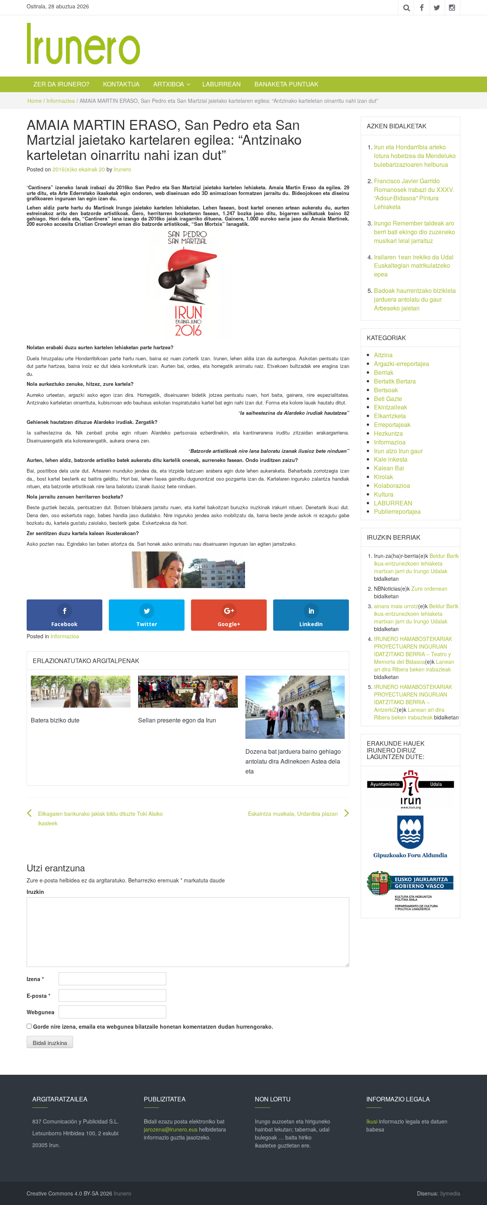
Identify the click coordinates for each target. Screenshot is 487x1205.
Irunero (122, 169)
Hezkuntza (388, 433)
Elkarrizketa (390, 415)
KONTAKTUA (121, 84)
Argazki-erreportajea (401, 363)
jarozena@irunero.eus (170, 1129)
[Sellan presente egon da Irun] (188, 691)
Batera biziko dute (55, 720)
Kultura (383, 494)
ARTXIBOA (168, 84)
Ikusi (371, 1121)
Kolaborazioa (392, 485)
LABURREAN (221, 84)
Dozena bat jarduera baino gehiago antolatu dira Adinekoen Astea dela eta (293, 761)
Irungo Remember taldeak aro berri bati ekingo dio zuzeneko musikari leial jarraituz (414, 232)
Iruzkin (35, 891)
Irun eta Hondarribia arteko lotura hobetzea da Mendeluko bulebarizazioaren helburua (415, 155)
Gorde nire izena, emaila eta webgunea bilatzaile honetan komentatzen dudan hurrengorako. (153, 1026)
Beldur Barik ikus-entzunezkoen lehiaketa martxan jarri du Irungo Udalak (416, 563)
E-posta (38, 995)
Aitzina (383, 354)
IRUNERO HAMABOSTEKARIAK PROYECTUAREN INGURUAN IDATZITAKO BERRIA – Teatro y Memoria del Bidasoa (413, 650)
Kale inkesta (390, 459)
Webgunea (40, 1012)
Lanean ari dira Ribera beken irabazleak (414, 665)
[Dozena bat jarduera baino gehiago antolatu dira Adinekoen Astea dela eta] (295, 706)
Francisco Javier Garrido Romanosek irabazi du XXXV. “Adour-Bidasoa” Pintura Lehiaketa (414, 193)
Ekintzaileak (390, 407)
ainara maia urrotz (396, 606)
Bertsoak (386, 389)
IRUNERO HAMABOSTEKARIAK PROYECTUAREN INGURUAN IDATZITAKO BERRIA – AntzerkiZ (413, 698)
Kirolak (383, 476)
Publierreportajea (397, 511)
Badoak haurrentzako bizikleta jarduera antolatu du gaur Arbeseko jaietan (415, 299)
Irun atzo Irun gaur (398, 450)
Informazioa (60, 100)
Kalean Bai (389, 467)
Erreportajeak (392, 424)
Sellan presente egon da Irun (177, 720)
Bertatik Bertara (395, 381)
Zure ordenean (429, 588)
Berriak (383, 372)
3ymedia (450, 1193)
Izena (35, 979)
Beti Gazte (388, 398)
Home (34, 100)
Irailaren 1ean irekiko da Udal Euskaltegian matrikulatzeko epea (414, 266)
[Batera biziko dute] (81, 691)
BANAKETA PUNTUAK (286, 84)
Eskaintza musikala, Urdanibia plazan (293, 813)
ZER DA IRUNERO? (61, 84)
